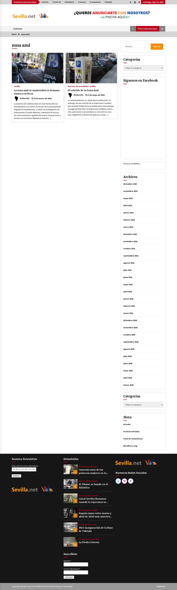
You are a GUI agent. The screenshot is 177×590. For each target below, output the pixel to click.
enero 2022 (128, 227)
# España (108, 2)
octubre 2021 (129, 248)
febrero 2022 (129, 220)
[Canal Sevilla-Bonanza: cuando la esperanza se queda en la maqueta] (70, 498)
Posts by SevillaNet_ (131, 163)
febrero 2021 (129, 306)
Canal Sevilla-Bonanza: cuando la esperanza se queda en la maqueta (92, 500)
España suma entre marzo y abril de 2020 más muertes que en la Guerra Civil (95, 515)
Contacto (17, 28)
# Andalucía (69, 2)
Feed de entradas (131, 431)
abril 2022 (127, 205)
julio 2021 (127, 270)
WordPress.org (130, 446)
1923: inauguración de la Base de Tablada (96, 529)
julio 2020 (127, 356)
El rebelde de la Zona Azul (83, 90)
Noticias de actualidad (78, 86)
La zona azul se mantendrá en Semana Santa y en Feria (36, 92)
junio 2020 (127, 363)
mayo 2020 (128, 370)
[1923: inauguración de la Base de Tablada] (70, 527)
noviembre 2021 (130, 241)
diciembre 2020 (130, 320)
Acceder (127, 424)
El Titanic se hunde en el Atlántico (93, 486)
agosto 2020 (128, 349)
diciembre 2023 (130, 184)
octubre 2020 (129, 334)
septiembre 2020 (130, 342)
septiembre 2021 (130, 255)
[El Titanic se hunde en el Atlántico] (70, 484)
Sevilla (17, 86)
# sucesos (82, 2)
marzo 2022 (128, 212)
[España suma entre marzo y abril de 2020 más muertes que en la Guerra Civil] (70, 513)
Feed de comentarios (133, 438)
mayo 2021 (128, 284)
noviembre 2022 (130, 191)
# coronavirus (95, 2)
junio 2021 (127, 277)
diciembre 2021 (130, 234)
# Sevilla (45, 2)
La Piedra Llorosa (89, 542)
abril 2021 (127, 291)
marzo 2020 (128, 385)
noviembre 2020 (130, 327)
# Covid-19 (57, 2)
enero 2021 (128, 313)
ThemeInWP (68, 586)
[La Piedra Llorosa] (70, 542)
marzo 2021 (128, 299)
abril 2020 (127, 378)
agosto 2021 (128, 263)
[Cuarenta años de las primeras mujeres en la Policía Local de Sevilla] (70, 469)
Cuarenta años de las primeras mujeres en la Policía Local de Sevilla (92, 471)
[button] (133, 28)
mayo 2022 (128, 198)
